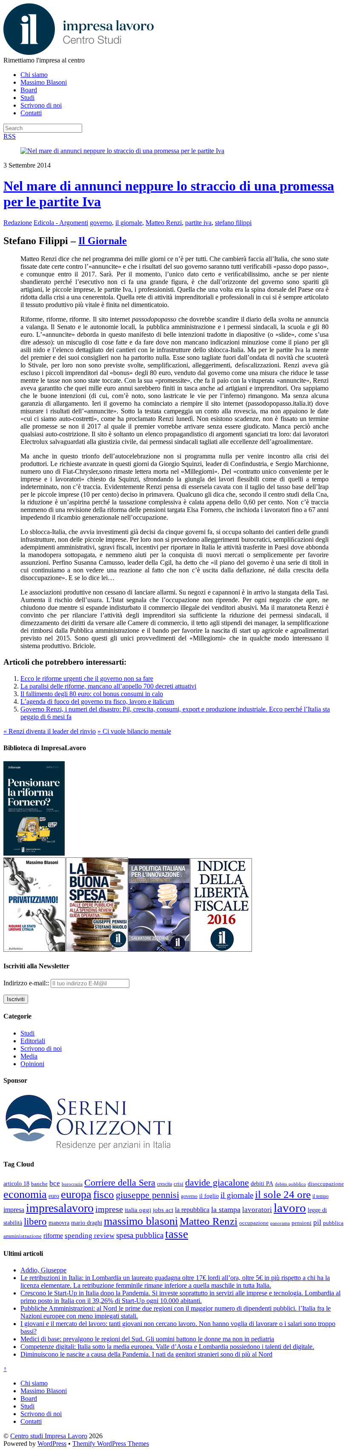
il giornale (128, 222)
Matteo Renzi (164, 222)
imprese (109, 1209)
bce (54, 1183)
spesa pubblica (139, 1235)
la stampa (225, 1209)
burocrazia (72, 1184)
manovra (59, 1223)
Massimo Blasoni (43, 82)
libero (35, 1221)
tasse (176, 1234)
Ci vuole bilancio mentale (134, 731)
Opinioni (32, 1063)
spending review (89, 1236)
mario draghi (86, 1222)
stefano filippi (233, 222)
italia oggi (138, 1209)
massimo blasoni (141, 1221)
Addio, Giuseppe (43, 1270)
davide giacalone (217, 1182)
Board (28, 90)
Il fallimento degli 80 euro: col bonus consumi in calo (91, 693)
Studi (27, 97)
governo (101, 222)
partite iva (198, 222)
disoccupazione (326, 1184)
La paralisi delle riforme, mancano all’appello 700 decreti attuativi (108, 686)
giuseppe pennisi (147, 1195)
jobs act (163, 1209)
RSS (9, 136)
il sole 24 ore (283, 1194)
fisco (103, 1194)
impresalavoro (60, 1208)
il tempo (320, 1196)
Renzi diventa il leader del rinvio (49, 731)
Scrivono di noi (41, 105)
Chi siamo (34, 74)
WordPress (51, 1443)
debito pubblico (290, 1183)
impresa (13, 1210)
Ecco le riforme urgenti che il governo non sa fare (86, 678)
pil (317, 1222)
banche (39, 1184)
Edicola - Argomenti (61, 222)
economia (25, 1194)
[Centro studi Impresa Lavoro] (78, 52)
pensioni (302, 1223)
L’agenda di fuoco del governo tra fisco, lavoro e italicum (97, 701)
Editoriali (32, 1040)
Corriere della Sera (119, 1183)
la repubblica (192, 1209)
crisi (178, 1184)
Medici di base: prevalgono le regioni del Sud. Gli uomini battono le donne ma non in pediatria (147, 1339)
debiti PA (262, 1184)
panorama (280, 1223)
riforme (53, 1236)
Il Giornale (102, 240)
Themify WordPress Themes (110, 1443)
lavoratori (257, 1210)
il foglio (209, 1196)
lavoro (290, 1208)
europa (76, 1194)
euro (54, 1195)
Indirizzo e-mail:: (27, 983)
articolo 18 (16, 1183)
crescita (164, 1184)
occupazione (254, 1223)
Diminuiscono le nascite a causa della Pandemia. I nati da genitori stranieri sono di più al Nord (146, 1354)
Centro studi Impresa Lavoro (48, 1436)
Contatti (31, 113)
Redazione (17, 222)
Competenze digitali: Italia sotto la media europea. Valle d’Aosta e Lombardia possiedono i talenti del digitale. (167, 1346)
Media (28, 1056)
